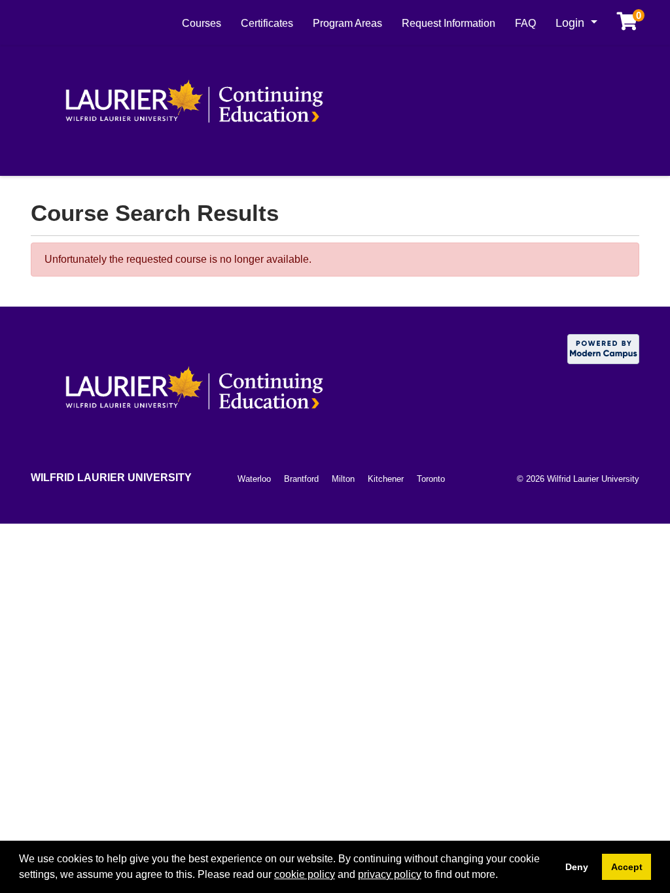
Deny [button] (576, 867)
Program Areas (347, 23)
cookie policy (304, 874)
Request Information (448, 23)
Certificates (267, 23)
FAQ (525, 23)
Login (571, 22)
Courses (201, 23)
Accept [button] (627, 867)
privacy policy (389, 874)
